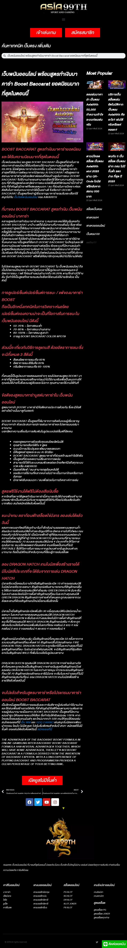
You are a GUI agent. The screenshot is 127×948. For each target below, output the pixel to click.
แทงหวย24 (92, 217)
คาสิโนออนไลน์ (11, 885)
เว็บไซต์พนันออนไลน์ (25, 197)
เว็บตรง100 (92, 234)
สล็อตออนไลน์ (71, 885)
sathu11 (91, 242)
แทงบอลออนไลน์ (42, 885)
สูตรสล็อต (99, 903)
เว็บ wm (26, 722)
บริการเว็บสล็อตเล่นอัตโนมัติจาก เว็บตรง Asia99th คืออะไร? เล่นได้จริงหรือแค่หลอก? (116, 112)
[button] (63, 19)
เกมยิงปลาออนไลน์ (104, 885)
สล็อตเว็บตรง (94, 209)
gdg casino (45, 722)
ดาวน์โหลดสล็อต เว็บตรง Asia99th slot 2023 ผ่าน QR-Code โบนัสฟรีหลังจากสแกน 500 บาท (94, 176)
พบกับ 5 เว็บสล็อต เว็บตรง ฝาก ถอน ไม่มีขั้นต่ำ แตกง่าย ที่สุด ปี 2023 (116, 169)
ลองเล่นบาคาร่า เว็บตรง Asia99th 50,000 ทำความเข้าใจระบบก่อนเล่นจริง (94, 109)
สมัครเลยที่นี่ (44, 729)
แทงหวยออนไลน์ (95, 225)
